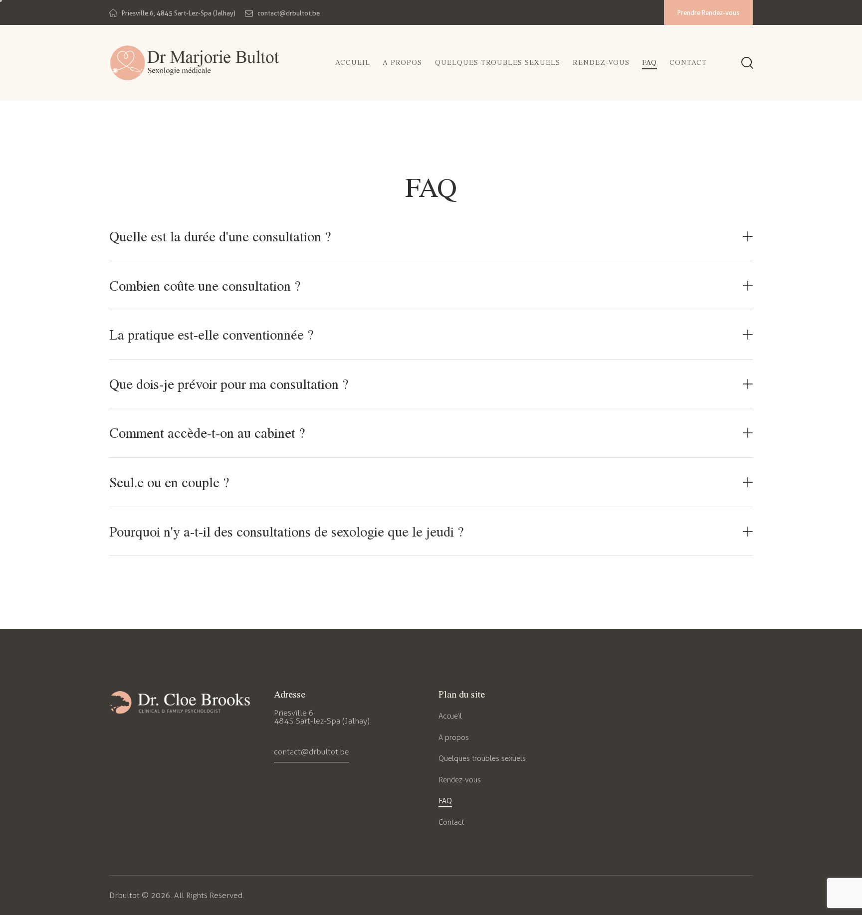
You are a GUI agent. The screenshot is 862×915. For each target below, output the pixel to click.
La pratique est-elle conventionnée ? (211, 334)
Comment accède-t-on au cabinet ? (207, 432)
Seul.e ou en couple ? (169, 482)
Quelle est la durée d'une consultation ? (220, 236)
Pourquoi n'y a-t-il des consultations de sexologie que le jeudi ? (286, 531)
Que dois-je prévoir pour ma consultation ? (228, 383)
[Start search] (746, 64)
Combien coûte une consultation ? (204, 285)
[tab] (431, 236)
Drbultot (124, 895)
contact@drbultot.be (311, 751)
